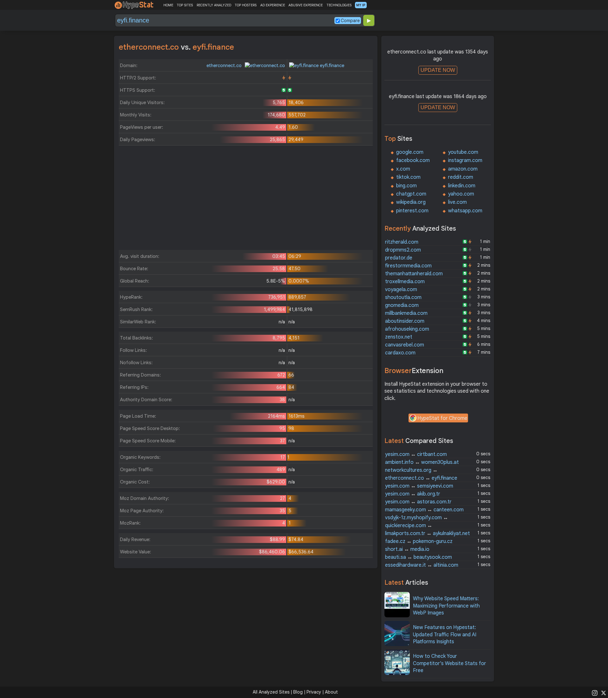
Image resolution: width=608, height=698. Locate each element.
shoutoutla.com (403, 297)
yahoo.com (461, 194)
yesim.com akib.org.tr (412, 494)
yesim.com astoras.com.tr (418, 502)
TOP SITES (185, 5)
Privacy (314, 692)
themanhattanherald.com (414, 274)
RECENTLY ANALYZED (214, 5)
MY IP (360, 5)
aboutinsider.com (404, 321)
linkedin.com (461, 186)
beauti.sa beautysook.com (418, 557)
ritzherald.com (401, 242)
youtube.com (463, 152)
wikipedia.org (411, 202)
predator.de (398, 258)
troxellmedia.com (405, 281)
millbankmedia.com (406, 313)
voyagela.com (401, 289)
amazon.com (463, 169)
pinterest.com (412, 211)
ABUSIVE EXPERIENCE (305, 5)
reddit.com (460, 177)
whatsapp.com (465, 211)
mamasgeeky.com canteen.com (424, 510)
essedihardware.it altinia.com (421, 565)
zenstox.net (398, 337)
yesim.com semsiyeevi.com (419, 486)
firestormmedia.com (408, 266)
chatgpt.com (411, 194)
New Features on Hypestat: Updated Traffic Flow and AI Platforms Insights (444, 634)
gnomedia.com (402, 305)
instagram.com (465, 160)
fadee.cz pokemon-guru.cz (419, 541)
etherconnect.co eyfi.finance (421, 478)
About (331, 692)
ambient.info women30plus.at (422, 462)
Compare (350, 20)
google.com (409, 152)
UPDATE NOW (438, 70)
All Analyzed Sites (271, 692)
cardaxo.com (400, 353)
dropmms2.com (403, 250)
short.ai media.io (407, 549)
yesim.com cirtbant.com (416, 454)
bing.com (406, 186)
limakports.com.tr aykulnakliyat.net (427, 533)
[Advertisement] (246, 199)
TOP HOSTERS (245, 5)
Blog (298, 692)
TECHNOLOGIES (339, 5)
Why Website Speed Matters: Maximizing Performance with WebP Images (446, 605)
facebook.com (413, 160)
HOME (168, 5)
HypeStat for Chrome (442, 418)
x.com (403, 169)
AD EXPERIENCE (272, 5)
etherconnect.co (224, 65)
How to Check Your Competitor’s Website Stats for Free (449, 663)
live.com (457, 202)
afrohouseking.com (407, 329)
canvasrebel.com (404, 345)
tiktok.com (408, 177)
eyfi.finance (331, 65)
